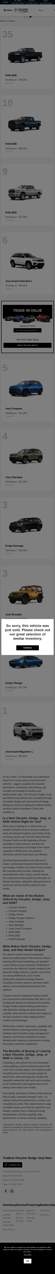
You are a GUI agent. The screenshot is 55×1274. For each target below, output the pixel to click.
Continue (27, 648)
